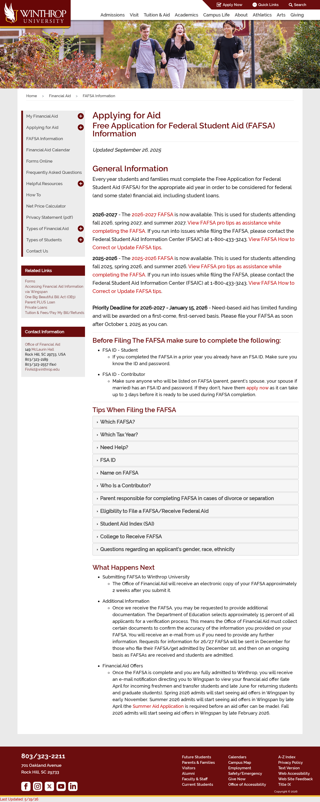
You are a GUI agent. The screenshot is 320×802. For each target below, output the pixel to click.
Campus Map (239, 762)
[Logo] (36, 15)
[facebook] (27, 788)
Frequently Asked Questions (54, 172)
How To (33, 194)
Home (31, 96)
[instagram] (39, 788)
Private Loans (36, 307)
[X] (50, 788)
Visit (134, 14)
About (241, 14)
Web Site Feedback (295, 779)
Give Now (237, 779)
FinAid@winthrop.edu (42, 369)
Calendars (237, 757)
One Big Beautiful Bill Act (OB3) (50, 297)
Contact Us (37, 251)
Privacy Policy (290, 762)
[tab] (195, 422)
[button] (24, 48)
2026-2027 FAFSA (152, 215)
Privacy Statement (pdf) (49, 217)
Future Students (196, 757)
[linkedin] (74, 788)
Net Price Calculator (46, 206)
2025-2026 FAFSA (152, 258)
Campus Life (216, 14)
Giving (297, 14)
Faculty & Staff (195, 779)
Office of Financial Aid (42, 344)
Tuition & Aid (157, 14)
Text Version (289, 768)
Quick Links (268, 4)
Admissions (112, 14)
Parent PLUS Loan (40, 302)
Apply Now (232, 4)
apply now (257, 387)
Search (300, 4)
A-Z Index (287, 757)
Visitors (188, 768)
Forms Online (39, 161)
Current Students (197, 784)
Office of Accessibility (247, 784)
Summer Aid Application (158, 706)
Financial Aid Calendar (48, 149)
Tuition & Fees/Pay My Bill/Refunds (54, 313)
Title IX (284, 784)
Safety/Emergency (245, 773)
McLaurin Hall (43, 349)
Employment (239, 768)
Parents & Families (198, 762)
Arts (281, 14)
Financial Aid (60, 96)
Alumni (188, 773)
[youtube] (62, 788)
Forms (30, 281)
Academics (186, 14)
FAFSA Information (44, 138)
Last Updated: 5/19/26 (19, 799)
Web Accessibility (294, 773)
